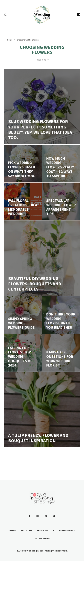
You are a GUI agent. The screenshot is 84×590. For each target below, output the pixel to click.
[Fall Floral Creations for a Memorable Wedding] (23, 201)
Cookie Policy (42, 538)
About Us (26, 530)
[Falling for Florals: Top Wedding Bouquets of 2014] (23, 353)
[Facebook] (29, 516)
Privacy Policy (45, 530)
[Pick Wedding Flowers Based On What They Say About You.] (23, 163)
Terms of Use (67, 530)
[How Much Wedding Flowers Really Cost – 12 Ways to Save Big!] (61, 163)
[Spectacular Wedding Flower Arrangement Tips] (61, 201)
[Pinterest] (46, 516)
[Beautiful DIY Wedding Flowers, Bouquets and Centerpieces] (42, 258)
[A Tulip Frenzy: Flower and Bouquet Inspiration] (42, 409)
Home (12, 530)
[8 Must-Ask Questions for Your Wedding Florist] (61, 353)
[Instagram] (37, 516)
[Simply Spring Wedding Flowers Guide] (23, 315)
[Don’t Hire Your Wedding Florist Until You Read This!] (61, 315)
